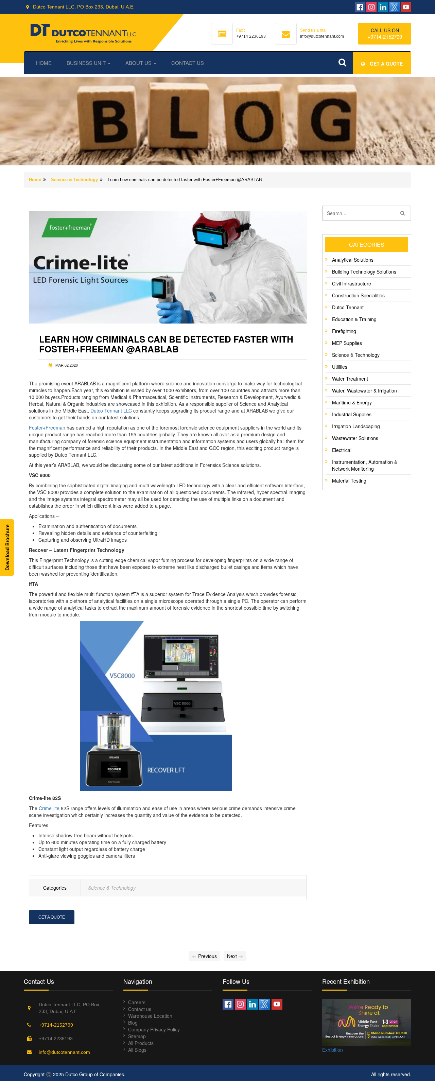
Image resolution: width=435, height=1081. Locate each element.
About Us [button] (139, 62)
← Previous (204, 956)
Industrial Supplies (351, 414)
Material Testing (349, 480)
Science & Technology (74, 179)
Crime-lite (49, 808)
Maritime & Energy (352, 402)
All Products (141, 1043)
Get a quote (385, 63)
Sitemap (137, 1036)
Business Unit (87, 62)
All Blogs (137, 1049)
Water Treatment (350, 378)
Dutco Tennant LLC (111, 410)
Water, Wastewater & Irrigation (364, 390)
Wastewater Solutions (355, 438)
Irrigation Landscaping (356, 426)
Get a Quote (51, 917)
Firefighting (344, 331)
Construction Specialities (358, 295)
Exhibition (332, 1049)
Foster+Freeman (47, 427)
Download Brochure (7, 547)
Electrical (341, 450)
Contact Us (187, 62)
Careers (136, 1002)
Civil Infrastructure (351, 283)
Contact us (139, 1009)
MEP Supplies (347, 342)
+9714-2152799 (384, 36)
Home (44, 62)
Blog (133, 1022)
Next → (235, 956)
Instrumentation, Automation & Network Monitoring (364, 465)
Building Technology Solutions (364, 271)
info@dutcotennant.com (64, 1052)
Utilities (339, 366)
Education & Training (354, 319)
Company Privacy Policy (154, 1029)
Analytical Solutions (352, 259)
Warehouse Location (150, 1015)
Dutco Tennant (348, 307)
